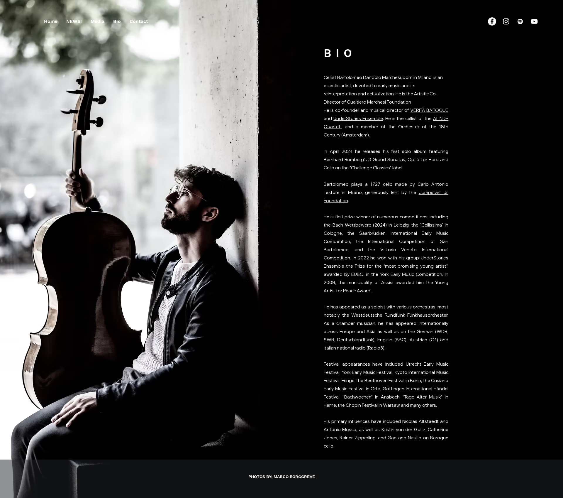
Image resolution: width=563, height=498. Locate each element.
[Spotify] (520, 21)
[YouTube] (534, 21)
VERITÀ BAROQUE (429, 110)
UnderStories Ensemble (358, 118)
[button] (97, 21)
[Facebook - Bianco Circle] (492, 21)
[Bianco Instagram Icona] (506, 21)
